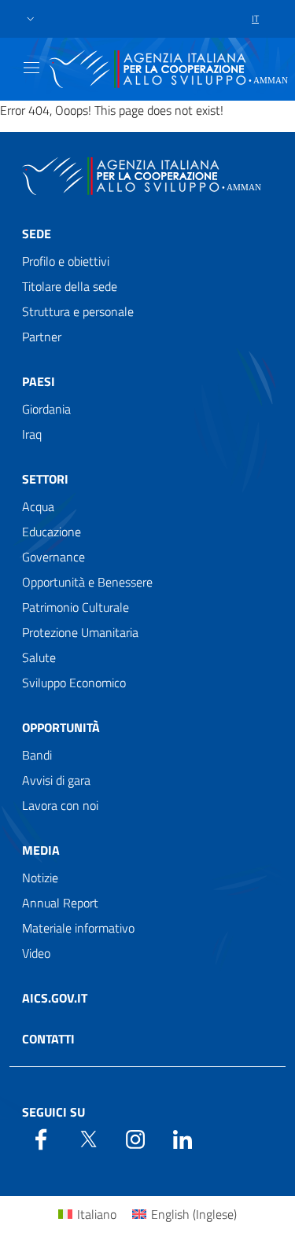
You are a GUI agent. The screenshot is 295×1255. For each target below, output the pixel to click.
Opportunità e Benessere (87, 581)
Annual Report (60, 902)
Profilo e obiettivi (65, 261)
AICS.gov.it (54, 997)
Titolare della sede (69, 286)
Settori (45, 478)
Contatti (48, 1038)
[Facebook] (41, 1138)
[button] (31, 19)
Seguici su (53, 1111)
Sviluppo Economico (74, 682)
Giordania (46, 408)
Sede (36, 233)
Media (41, 850)
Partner (41, 336)
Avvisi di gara (56, 780)
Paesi (38, 381)
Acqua (38, 506)
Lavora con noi (60, 805)
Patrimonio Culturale (75, 607)
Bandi (37, 754)
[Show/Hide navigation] (31, 67)
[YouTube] (135, 1138)
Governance (53, 556)
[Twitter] (88, 1138)
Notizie (40, 877)
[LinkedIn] (182, 1138)
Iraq (32, 434)
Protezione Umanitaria (80, 632)
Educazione (51, 531)
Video (36, 953)
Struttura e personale (78, 311)
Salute (39, 657)
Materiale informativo (78, 927)
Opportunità (61, 727)
